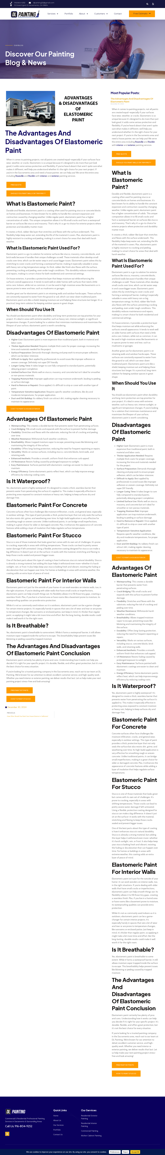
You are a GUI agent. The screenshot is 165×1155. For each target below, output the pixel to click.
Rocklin (31, 176)
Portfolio (69, 14)
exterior (55, 176)
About (82, 14)
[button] (147, 4)
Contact (118, 14)
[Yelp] (7, 1134)
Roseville (19, 176)
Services (51, 14)
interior (43, 176)
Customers (99, 14)
